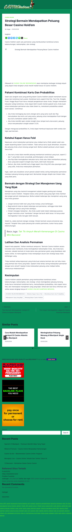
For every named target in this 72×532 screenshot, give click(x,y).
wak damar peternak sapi (62, 506)
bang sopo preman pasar (31, 508)
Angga (8, 29)
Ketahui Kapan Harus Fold (34, 294)
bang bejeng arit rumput (26, 503)
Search (4, 429)
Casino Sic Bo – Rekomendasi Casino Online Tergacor (23, 454)
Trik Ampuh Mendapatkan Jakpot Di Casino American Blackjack (54, 309)
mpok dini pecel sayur (29, 506)
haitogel (5, 492)
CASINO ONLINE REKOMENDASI (15, 294)
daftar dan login (24, 478)
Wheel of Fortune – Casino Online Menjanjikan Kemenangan (25, 449)
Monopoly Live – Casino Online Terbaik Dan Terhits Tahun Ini (25, 458)
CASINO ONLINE (9, 17)
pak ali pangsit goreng (62, 511)
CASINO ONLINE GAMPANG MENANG (40, 289)
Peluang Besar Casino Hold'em (34, 297)
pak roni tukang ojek (31, 511)
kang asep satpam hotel (49, 513)
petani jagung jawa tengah (14, 511)
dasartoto (5, 497)
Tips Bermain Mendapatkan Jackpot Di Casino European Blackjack (15, 309)
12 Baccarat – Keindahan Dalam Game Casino (20, 463)
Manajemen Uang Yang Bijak (14, 297)
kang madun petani (14, 506)
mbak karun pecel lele (45, 506)
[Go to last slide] (5, 337)
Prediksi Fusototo (8, 476)
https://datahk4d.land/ (10, 474)
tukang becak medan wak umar (11, 508)
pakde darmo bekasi (46, 511)
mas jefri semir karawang (9, 503)
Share (25, 38)
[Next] (67, 337)
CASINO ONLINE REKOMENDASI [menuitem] (25, 83)
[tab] (32, 348)
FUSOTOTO (6, 471)
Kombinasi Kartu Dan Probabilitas (54, 294)
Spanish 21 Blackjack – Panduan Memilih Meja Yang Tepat (24, 444)
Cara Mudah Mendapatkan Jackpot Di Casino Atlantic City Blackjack (16, 335)
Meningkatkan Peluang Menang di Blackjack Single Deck (52, 335)
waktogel (5, 478)
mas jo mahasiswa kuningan (31, 513)
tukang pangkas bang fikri (50, 508)
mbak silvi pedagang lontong (10, 513)
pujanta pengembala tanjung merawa (49, 503)
